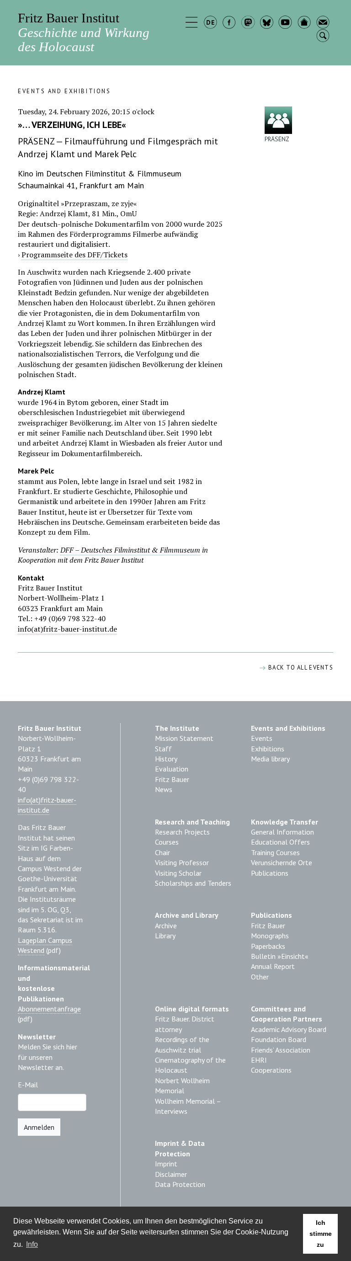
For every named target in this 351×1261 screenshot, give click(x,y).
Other (260, 976)
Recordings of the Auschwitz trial (182, 1044)
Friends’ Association (280, 1049)
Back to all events (299, 667)
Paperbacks (268, 946)
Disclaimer (171, 1174)
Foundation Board (278, 1039)
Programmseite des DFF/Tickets (74, 255)
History (166, 758)
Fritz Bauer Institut (83, 32)
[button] (192, 23)
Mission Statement (184, 738)
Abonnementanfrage (49, 1008)
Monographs (270, 935)
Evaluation (171, 768)
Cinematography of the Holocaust (190, 1065)
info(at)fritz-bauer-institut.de (67, 629)
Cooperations (271, 1070)
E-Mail (28, 1084)
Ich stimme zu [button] (320, 1233)
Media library (270, 758)
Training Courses (275, 852)
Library (165, 935)
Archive (166, 925)
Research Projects (182, 831)
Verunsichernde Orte (281, 862)
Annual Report (273, 966)
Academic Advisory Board (288, 1029)
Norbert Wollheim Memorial (182, 1085)
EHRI (259, 1059)
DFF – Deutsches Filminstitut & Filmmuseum (130, 550)
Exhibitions (267, 748)
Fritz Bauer (172, 779)
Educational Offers (280, 841)
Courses (167, 841)
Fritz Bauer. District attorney (184, 1023)
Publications (269, 873)
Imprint (166, 1163)
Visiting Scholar (178, 873)
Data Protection (180, 1184)
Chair (162, 852)
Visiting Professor (182, 862)
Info (32, 1244)
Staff (163, 748)
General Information (282, 831)
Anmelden (39, 1127)
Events (261, 738)
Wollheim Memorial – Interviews (188, 1106)
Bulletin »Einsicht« (279, 956)
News (163, 789)
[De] (211, 23)
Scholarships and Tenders (193, 883)
